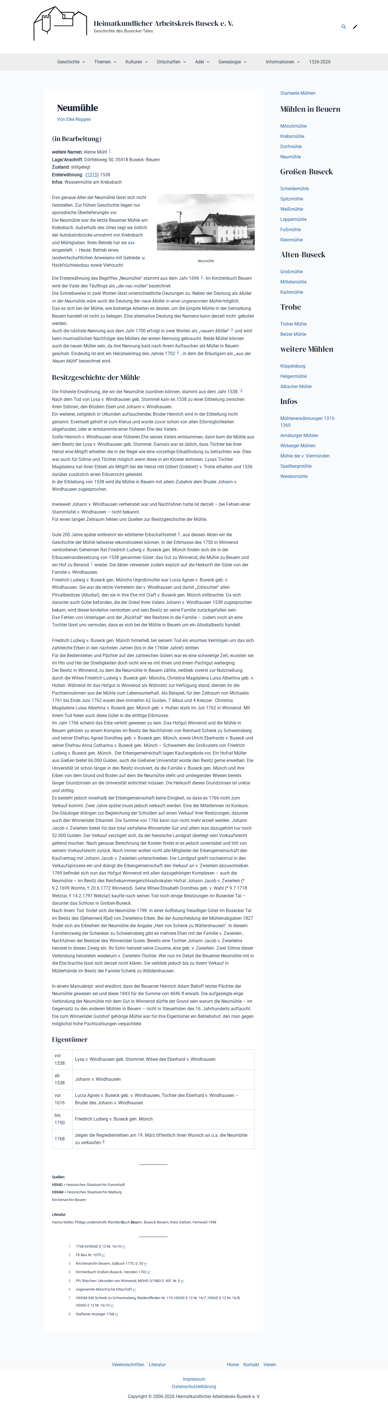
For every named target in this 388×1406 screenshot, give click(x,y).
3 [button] (232, 330)
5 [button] (241, 390)
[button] (344, 26)
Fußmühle (290, 229)
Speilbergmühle (296, 466)
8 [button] (104, 1141)
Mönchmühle (293, 126)
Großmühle (291, 271)
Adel (199, 62)
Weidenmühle (294, 476)
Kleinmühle (291, 240)
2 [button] (202, 277)
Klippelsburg (292, 366)
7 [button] (92, 564)
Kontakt (251, 1364)
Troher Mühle (293, 324)
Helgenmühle (293, 376)
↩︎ (123, 1246)
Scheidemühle (294, 188)
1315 (92, 174)
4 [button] (178, 352)
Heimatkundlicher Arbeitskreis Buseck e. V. (163, 23)
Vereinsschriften (128, 1364)
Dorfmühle (291, 146)
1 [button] (110, 151)
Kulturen (134, 62)
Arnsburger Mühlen (299, 435)
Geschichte (68, 62)
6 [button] (179, 533)
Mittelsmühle (293, 282)
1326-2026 (320, 62)
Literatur (157, 1364)
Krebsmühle (292, 136)
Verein (270, 1364)
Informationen (280, 62)
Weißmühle (291, 209)
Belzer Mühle (293, 334)
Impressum (194, 1379)
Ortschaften (168, 62)
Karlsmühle (291, 292)
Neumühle (290, 157)
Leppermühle (293, 219)
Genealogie (229, 62)
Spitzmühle (291, 199)
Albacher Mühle (296, 386)
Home (233, 1364)
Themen (102, 62)
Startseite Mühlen (298, 93)
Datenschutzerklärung (194, 1386)
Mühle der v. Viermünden (305, 456)
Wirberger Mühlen (298, 445)
